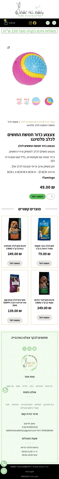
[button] (5, 390)
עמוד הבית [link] (49, 121)
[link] (29, 10)
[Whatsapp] (24, 349)
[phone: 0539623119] (4, 463)
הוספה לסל (37, 196)
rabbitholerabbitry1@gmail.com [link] (21, 430)
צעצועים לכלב (27, 121)
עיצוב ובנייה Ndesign (29, 476)
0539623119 (32, 427)
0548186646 (47, 430)
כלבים (39, 121)
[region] (29, 124)
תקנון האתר (29, 471)
